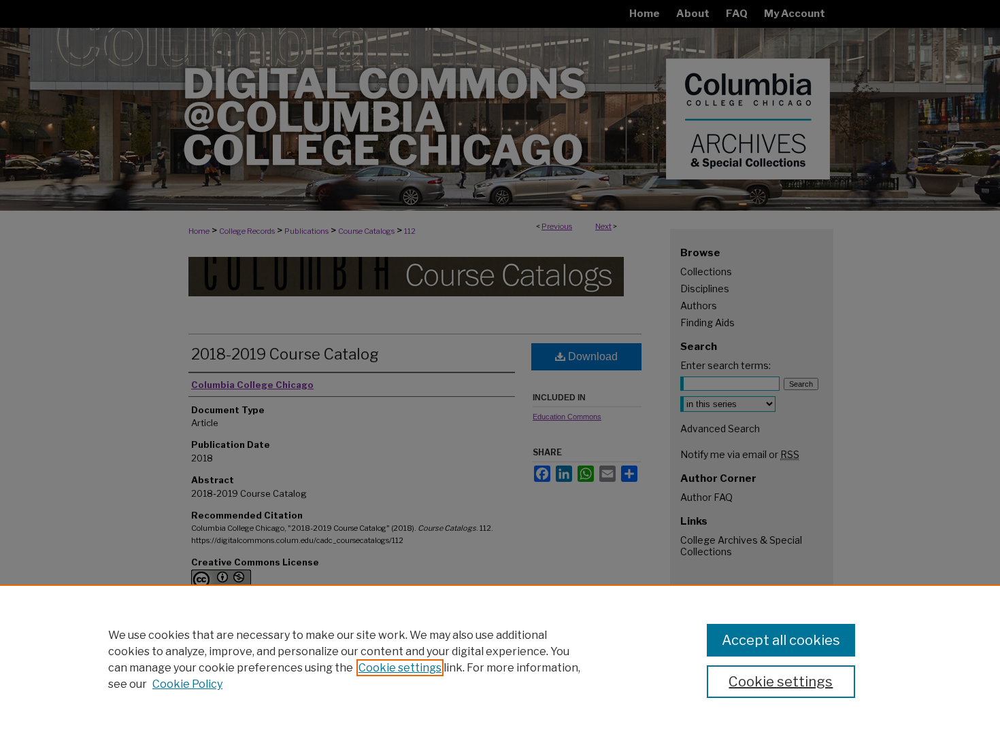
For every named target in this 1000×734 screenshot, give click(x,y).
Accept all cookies (781, 640)
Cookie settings (400, 667)
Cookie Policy (187, 684)
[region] (500, 659)
